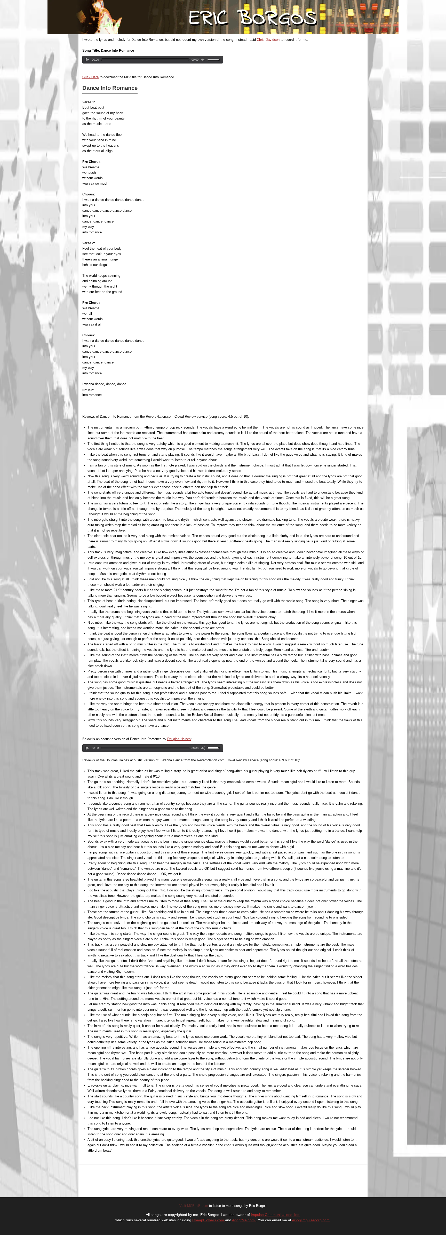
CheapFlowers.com (208, 1220)
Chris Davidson (268, 40)
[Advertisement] (165, 1180)
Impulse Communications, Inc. (275, 1215)
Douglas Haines (179, 739)
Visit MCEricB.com (193, 1206)
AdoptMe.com (244, 1220)
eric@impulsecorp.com (311, 1220)
